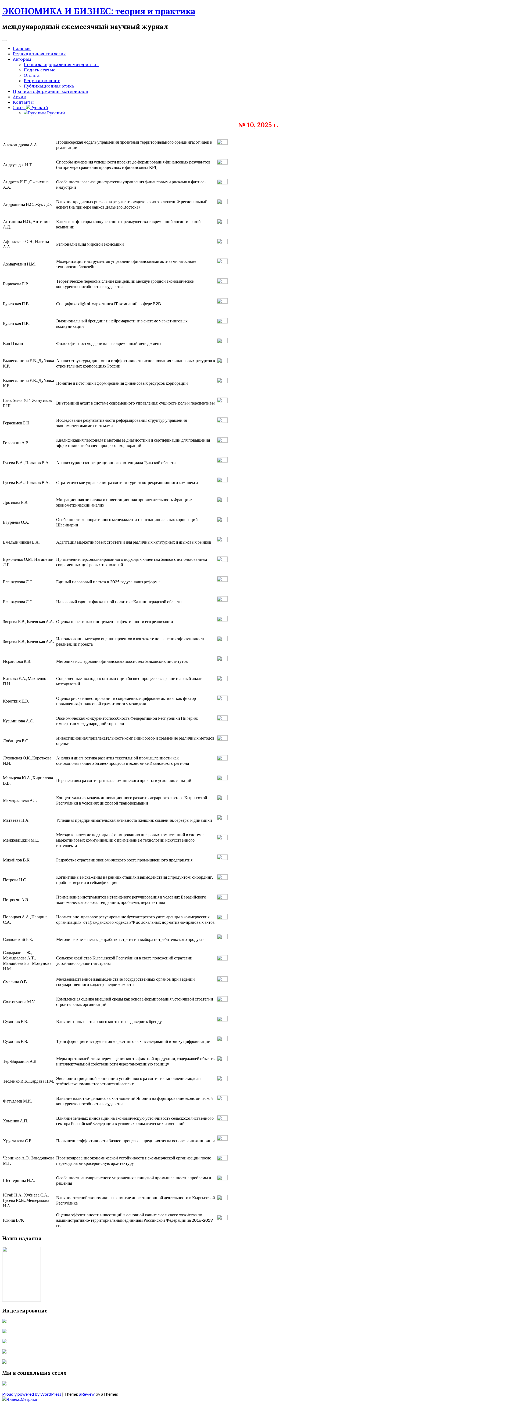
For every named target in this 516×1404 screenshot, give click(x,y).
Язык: (19, 107)
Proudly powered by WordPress (31, 1393)
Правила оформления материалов (61, 64)
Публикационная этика (49, 86)
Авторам (22, 59)
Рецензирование (42, 80)
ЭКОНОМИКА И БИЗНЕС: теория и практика (98, 11)
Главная (22, 48)
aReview (87, 1393)
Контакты (23, 102)
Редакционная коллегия (39, 53)
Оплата (32, 75)
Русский (55, 112)
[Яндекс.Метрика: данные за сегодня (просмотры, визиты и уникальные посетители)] (19, 1399)
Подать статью (39, 69)
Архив (19, 96)
